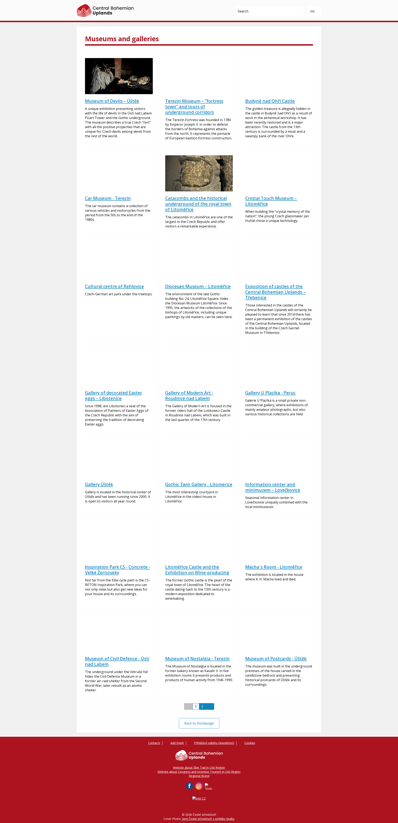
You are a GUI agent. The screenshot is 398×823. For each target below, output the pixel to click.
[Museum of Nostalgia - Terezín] (199, 634)
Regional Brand (199, 776)
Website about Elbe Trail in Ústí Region (199, 768)
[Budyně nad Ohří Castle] (279, 76)
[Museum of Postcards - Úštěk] (279, 634)
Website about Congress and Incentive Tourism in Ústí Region (199, 772)
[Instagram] (199, 786)
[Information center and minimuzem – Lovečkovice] (279, 459)
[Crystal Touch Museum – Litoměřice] (279, 173)
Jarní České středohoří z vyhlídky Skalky (208, 819)
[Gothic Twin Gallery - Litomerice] (199, 459)
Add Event (177, 743)
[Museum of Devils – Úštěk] (119, 76)
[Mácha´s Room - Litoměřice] (279, 542)
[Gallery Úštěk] (119, 459)
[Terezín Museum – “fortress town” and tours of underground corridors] (199, 76)
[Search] (298, 11)
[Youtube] (208, 787)
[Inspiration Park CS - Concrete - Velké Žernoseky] (119, 542)
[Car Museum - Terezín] (119, 173)
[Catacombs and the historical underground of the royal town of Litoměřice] (199, 173)
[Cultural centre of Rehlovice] (119, 261)
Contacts (154, 743)
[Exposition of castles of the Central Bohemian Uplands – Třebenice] (279, 261)
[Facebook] (189, 786)
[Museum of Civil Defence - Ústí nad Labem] (119, 634)
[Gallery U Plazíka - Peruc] (279, 368)
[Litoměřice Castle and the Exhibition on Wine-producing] (199, 542)
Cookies (249, 743)
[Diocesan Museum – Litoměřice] (199, 261)
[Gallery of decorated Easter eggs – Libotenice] (119, 368)
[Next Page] (209, 706)
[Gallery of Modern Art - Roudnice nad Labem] (199, 368)
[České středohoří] (105, 10)
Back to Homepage (199, 723)
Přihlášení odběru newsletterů (214, 743)
